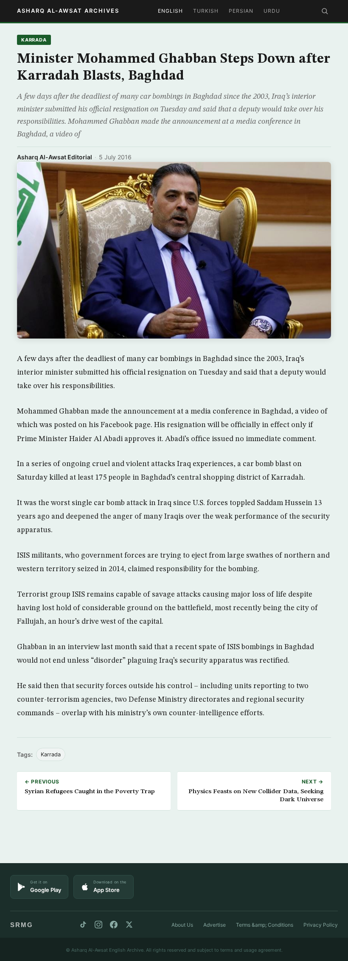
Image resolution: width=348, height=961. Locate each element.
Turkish (206, 11)
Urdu (272, 11)
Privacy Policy (320, 925)
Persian (241, 11)
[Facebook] (114, 924)
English (170, 11)
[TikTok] (83, 924)
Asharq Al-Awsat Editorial (54, 157)
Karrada (34, 40)
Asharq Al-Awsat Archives (68, 10)
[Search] (324, 11)
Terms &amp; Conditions (264, 925)
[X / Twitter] (129, 924)
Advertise (214, 925)
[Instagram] (98, 924)
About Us (182, 925)
